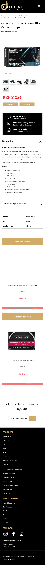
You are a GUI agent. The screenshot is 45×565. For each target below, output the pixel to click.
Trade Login (27, 104)
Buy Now (10, 104)
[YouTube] (21, 534)
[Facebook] (13, 534)
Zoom (10, 73)
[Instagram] (5, 534)
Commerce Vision (9, 559)
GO (33, 419)
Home (2, 16)
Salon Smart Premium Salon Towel (22, 361)
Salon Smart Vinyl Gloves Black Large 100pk (22, 285)
